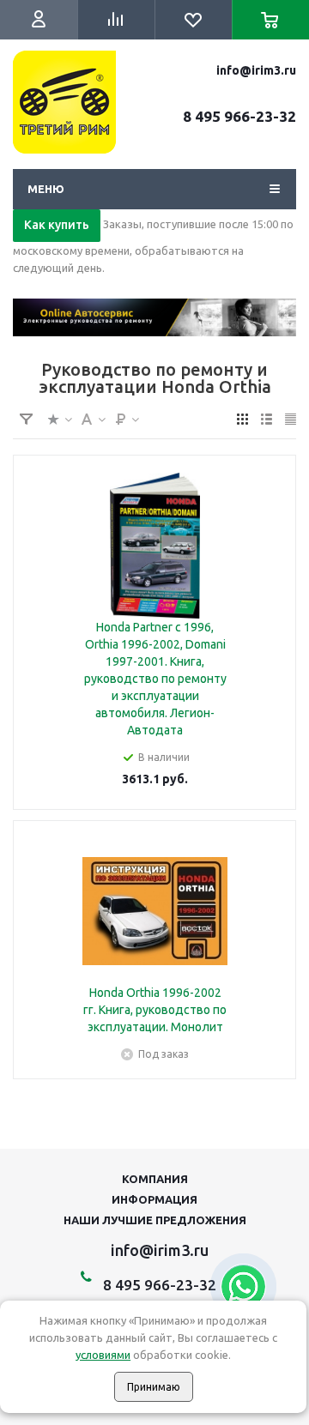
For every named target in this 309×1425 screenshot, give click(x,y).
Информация (154, 1199)
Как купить (56, 225)
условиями (103, 1355)
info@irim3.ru (256, 70)
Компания (155, 1179)
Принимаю (153, 1386)
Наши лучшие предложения (155, 1220)
